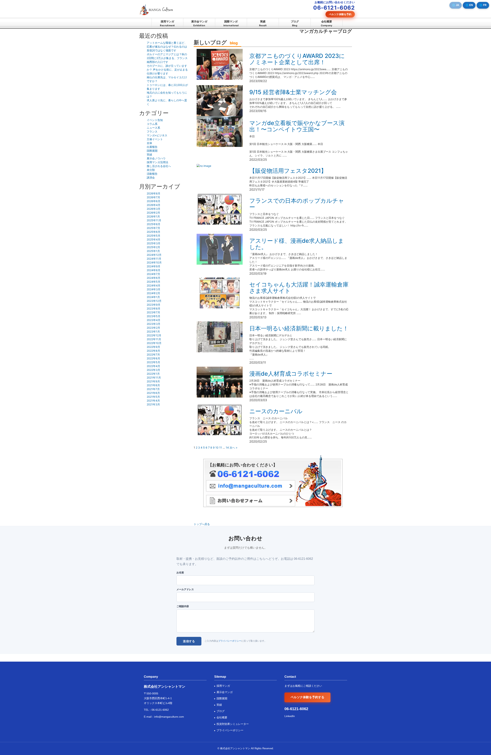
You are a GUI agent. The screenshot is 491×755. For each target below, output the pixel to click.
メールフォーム (250, 500)
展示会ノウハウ (156, 158)
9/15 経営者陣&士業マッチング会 (293, 92)
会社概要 (326, 23)
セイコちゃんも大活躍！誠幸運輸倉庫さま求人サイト (298, 287)
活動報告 (152, 173)
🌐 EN (469, 5)
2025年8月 (153, 224)
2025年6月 (153, 231)
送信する (189, 641)
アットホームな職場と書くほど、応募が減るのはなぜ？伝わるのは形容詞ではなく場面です (167, 46)
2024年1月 (153, 297)
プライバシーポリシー (229, 641)
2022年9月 (153, 346)
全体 (149, 143)
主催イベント (155, 139)
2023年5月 (153, 316)
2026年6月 (153, 201)
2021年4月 (153, 400)
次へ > (233, 447)
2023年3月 (153, 323)
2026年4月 (153, 205)
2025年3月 (153, 243)
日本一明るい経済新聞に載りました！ (298, 328)
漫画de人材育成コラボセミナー (290, 373)
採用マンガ (167, 23)
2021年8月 (153, 385)
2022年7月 (153, 354)
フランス (152, 131)
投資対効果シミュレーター (233, 723)
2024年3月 (153, 289)
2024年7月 (153, 274)
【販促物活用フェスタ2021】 (288, 170)
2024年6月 (153, 277)
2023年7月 (153, 312)
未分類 (151, 169)
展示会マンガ (199, 23)
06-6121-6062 (160, 709)
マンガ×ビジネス (157, 135)
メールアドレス (185, 589)
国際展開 (152, 150)
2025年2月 (153, 247)
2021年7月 (153, 389)
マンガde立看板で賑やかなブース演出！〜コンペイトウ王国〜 (296, 126)
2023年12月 (154, 300)
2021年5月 (153, 396)
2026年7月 (153, 197)
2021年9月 (153, 381)
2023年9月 (153, 304)
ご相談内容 (182, 606)
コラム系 (152, 123)
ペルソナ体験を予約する (307, 697)
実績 (263, 23)
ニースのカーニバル (275, 411)
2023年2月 (153, 327)
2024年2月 (153, 293)
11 (220, 447)
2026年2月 (153, 212)
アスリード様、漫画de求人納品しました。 (296, 243)
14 (227, 447)
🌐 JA (455, 5)
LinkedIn (289, 716)
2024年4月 (153, 285)
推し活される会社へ (159, 166)
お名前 (180, 572)
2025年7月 (153, 228)
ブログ (295, 23)
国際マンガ (231, 23)
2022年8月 (153, 350)
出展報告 (152, 146)
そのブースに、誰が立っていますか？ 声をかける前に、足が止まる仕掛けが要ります (167, 69)
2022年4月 (153, 366)
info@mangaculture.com (169, 716)
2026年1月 (153, 216)
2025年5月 (153, 235)
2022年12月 (154, 335)
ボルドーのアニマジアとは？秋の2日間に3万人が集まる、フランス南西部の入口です (167, 58)
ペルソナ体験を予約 (340, 14)
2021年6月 (153, 392)
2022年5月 (153, 362)
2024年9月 (153, 266)
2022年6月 (153, 358)
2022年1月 (153, 373)
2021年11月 (154, 377)
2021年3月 (153, 404)
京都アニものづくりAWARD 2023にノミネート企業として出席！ (297, 59)
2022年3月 (153, 369)
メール (250, 486)
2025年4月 (153, 239)
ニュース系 (153, 127)
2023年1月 (153, 331)
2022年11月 (154, 339)
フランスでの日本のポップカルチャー (296, 203)
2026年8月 (153, 193)
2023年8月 (153, 308)
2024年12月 (154, 254)
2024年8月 (153, 270)
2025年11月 (154, 220)
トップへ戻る (202, 524)
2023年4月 (153, 320)
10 (216, 447)
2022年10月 (154, 343)
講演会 (151, 177)
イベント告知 (155, 120)
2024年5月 (153, 281)
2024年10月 (154, 262)
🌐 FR (482, 5)
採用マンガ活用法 (157, 162)
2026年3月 (153, 208)
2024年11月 (154, 258)
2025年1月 (153, 251)
